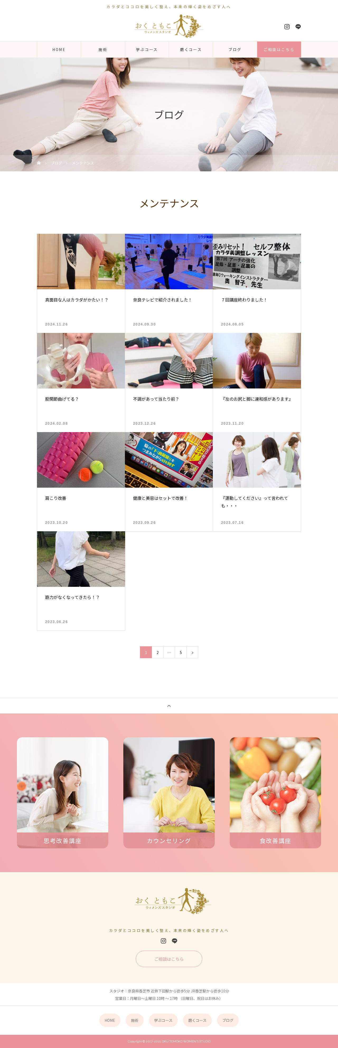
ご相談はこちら (279, 49)
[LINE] (298, 27)
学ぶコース (147, 49)
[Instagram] (287, 27)
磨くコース (191, 49)
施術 (102, 49)
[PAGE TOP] (169, 705)
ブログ (235, 49)
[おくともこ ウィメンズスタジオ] (169, 26)
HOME (59, 49)
